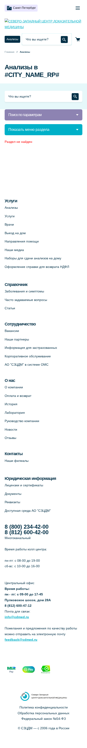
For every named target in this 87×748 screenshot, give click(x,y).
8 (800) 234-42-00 (26, 527)
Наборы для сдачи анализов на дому (33, 258)
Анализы (12, 39)
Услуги (10, 216)
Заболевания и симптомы (24, 291)
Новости (11, 429)
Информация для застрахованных (31, 347)
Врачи (9, 224)
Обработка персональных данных (43, 713)
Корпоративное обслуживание (28, 356)
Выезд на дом (15, 233)
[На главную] (43, 24)
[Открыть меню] (77, 8)
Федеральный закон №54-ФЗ (43, 718)
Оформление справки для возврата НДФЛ (37, 267)
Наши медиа (14, 250)
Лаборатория (15, 412)
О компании (14, 387)
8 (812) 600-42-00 (26, 532)
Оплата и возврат (18, 396)
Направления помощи (22, 241)
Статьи (10, 308)
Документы (13, 494)
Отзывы (10, 438)
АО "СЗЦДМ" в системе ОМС (26, 364)
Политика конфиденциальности (43, 707)
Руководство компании (22, 421)
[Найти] (64, 39)
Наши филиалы (17, 461)
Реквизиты (12, 502)
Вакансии (12, 331)
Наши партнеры (17, 339)
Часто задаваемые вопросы (26, 300)
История (11, 404)
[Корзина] (77, 39)
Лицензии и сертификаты (24, 485)
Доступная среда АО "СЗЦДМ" (28, 510)
